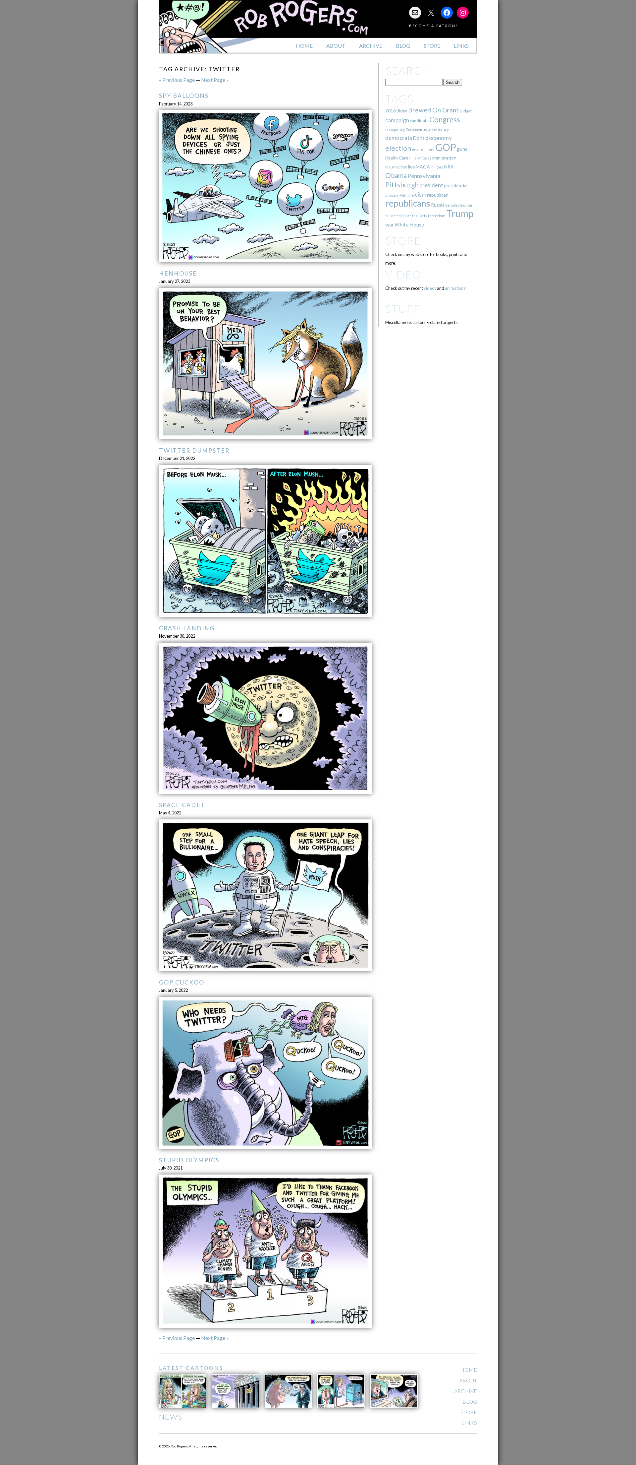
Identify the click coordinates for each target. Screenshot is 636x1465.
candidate (419, 120)
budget (465, 110)
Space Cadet (182, 804)
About (335, 45)
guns (462, 149)
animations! (456, 288)
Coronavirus (416, 129)
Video (403, 274)
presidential (455, 185)
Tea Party (419, 216)
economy (440, 137)
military (437, 167)
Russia (438, 205)
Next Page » (215, 80)
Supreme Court (398, 216)
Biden (402, 110)
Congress (444, 119)
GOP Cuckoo (181, 982)
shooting (465, 205)
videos (430, 288)
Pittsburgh (402, 184)
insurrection (396, 166)
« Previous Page (177, 80)
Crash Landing (187, 628)
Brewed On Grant (433, 110)
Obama (396, 175)
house (426, 158)
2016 (390, 110)
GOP (445, 147)
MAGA (423, 166)
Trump (460, 213)
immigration (444, 157)
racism (417, 194)
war (389, 224)
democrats (398, 137)
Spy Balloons (184, 95)
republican (438, 195)
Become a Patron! (433, 26)
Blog (403, 45)
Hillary (414, 158)
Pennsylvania (423, 175)
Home (304, 45)
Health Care (396, 157)
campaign (397, 120)
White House (409, 224)
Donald (420, 138)
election (398, 148)
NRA (448, 166)
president (431, 185)
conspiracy (395, 129)
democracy (438, 129)
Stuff (403, 308)
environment (423, 149)
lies (411, 166)
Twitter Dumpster (194, 450)
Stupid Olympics (189, 1160)
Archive (370, 45)
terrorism (437, 215)
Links (461, 45)
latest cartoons (191, 1368)
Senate (451, 205)
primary (392, 195)
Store (432, 45)
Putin (404, 195)
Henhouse (178, 273)
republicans (407, 203)
